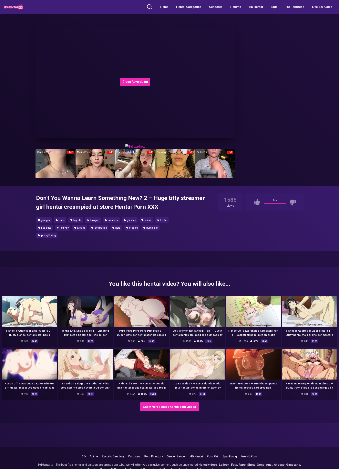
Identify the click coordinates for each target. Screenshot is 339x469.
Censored (215, 7)
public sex (152, 227)
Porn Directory (153, 456)
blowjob (94, 220)
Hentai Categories (188, 7)
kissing (81, 227)
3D (84, 456)
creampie (112, 220)
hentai (163, 220)
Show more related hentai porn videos (169, 407)
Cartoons (134, 456)
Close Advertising (135, 82)
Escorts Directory (113, 456)
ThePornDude (294, 7)
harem (148, 220)
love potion (100, 227)
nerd (118, 227)
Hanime (235, 7)
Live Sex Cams (322, 7)
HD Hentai (256, 7)
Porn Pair (213, 456)
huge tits (46, 227)
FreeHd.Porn (249, 456)
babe (61, 220)
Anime (94, 456)
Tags (274, 7)
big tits (77, 220)
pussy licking (48, 235)
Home (164, 7)
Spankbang (230, 456)
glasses (131, 220)
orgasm (133, 227)
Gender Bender (176, 456)
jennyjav (45, 220)
